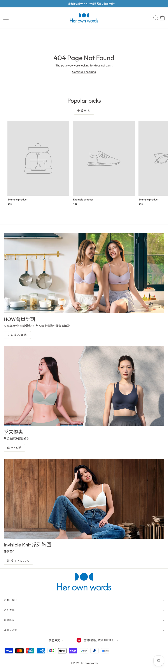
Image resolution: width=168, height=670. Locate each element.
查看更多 (84, 110)
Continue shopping (84, 71)
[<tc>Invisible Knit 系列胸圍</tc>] (84, 499)
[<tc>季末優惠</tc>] (84, 386)
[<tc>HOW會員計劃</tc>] (84, 273)
